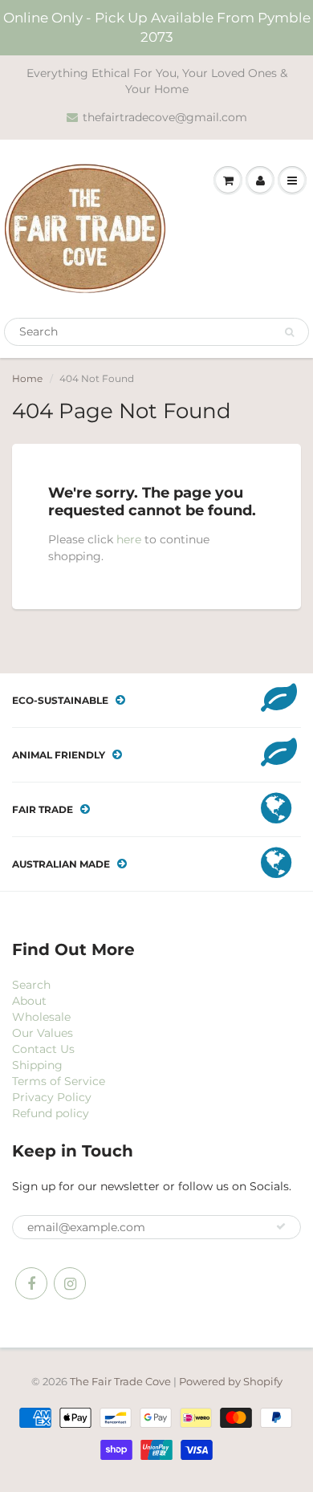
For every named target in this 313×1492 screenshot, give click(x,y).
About (29, 1001)
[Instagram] (70, 1283)
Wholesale (41, 1017)
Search (31, 985)
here (128, 539)
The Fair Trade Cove (120, 1381)
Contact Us (43, 1049)
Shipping (37, 1065)
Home (27, 378)
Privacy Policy (51, 1097)
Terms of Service (58, 1081)
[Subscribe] (281, 1226)
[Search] (289, 332)
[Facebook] (31, 1283)
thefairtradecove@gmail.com (165, 117)
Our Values (42, 1033)
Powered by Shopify (231, 1381)
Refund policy (50, 1113)
